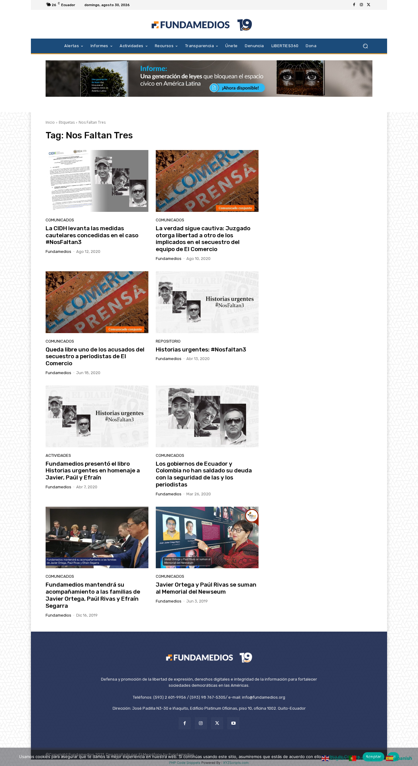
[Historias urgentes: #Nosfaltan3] (207, 302)
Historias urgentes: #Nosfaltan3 (201, 349)
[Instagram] (361, 5)
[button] (365, 46)
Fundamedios (58, 251)
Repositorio (168, 341)
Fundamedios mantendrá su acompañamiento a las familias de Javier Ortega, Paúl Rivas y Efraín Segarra (93, 595)
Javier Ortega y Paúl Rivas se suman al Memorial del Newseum (206, 588)
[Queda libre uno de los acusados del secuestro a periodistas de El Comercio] (97, 302)
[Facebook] (354, 5)
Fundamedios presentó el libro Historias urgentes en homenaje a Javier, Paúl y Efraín (93, 470)
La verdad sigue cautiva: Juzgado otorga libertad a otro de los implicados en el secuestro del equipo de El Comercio (203, 239)
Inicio (50, 122)
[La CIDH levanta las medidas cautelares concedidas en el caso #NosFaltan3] (97, 181)
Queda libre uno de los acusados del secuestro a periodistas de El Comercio (95, 356)
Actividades (58, 455)
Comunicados (60, 220)
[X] (368, 5)
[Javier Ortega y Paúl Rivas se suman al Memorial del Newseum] (207, 538)
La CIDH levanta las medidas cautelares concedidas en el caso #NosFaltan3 (92, 235)
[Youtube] (233, 723)
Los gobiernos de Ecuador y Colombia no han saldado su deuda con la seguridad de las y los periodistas (204, 474)
